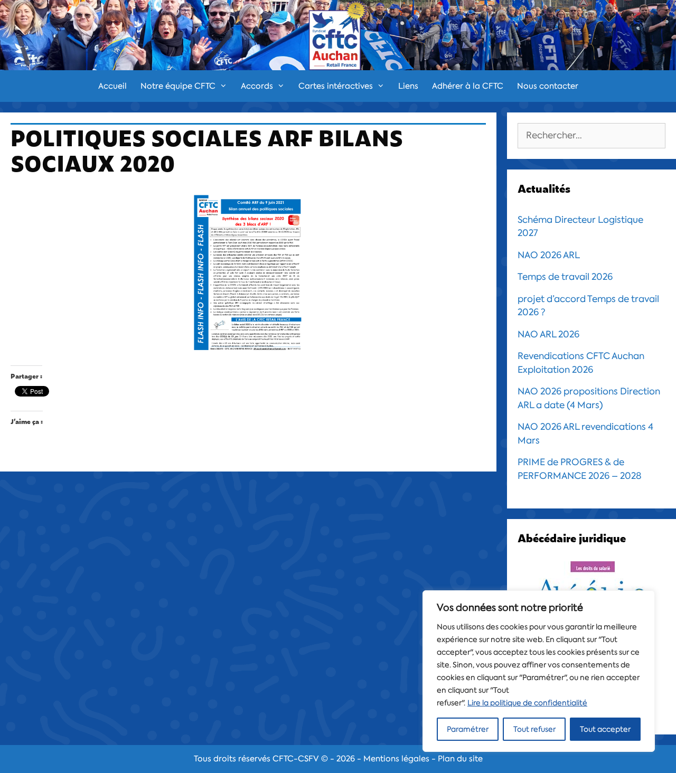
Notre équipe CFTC (177, 86)
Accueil (112, 86)
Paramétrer (468, 729)
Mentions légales (396, 758)
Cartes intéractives (335, 86)
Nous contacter (547, 86)
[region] (538, 671)
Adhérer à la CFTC (467, 86)
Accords (257, 86)
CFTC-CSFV (296, 758)
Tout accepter (605, 729)
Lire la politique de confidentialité (527, 703)
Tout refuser (534, 729)
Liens (408, 86)
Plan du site (460, 758)
